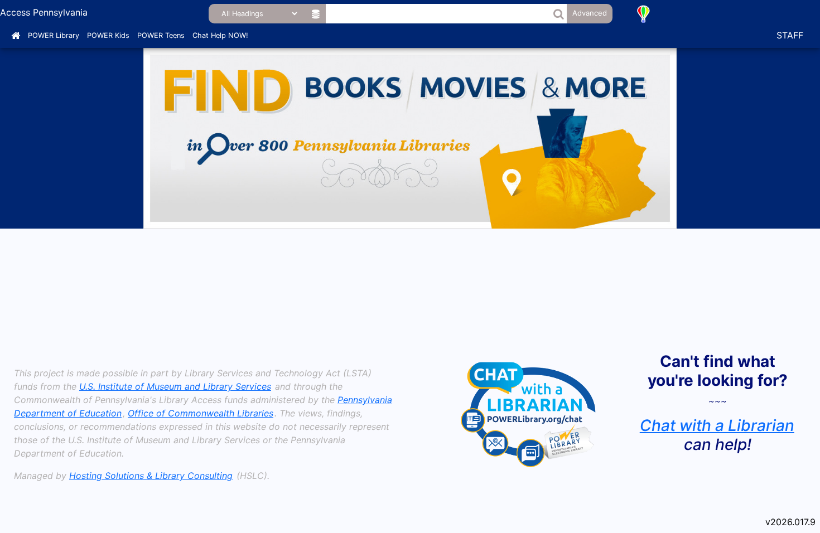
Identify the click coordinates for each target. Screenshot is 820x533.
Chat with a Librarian (717, 425)
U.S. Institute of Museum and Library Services (175, 386)
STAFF (789, 35)
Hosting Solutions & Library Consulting (151, 475)
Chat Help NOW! (220, 35)
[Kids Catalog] (643, 13)
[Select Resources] (316, 13)
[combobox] (439, 13)
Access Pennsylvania (44, 12)
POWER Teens (161, 35)
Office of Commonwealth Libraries (200, 413)
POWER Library (53, 35)
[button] (558, 13)
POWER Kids (108, 35)
